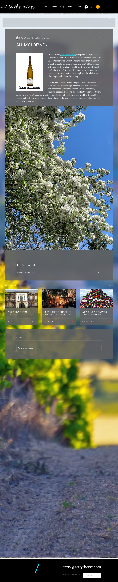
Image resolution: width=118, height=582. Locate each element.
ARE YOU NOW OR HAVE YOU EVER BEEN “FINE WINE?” (95, 313)
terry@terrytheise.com (82, 566)
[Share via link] (34, 265)
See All (111, 285)
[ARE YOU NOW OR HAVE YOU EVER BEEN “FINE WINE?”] (96, 298)
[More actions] (100, 38)
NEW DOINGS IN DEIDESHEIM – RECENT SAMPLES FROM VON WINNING (58, 313)
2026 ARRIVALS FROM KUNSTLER (17, 313)
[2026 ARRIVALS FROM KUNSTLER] (21, 298)
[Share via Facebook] (17, 265)
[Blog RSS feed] (98, 7)
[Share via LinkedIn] (29, 265)
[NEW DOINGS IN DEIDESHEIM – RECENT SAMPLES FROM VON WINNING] (59, 298)
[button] (110, 19)
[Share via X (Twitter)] (23, 265)
